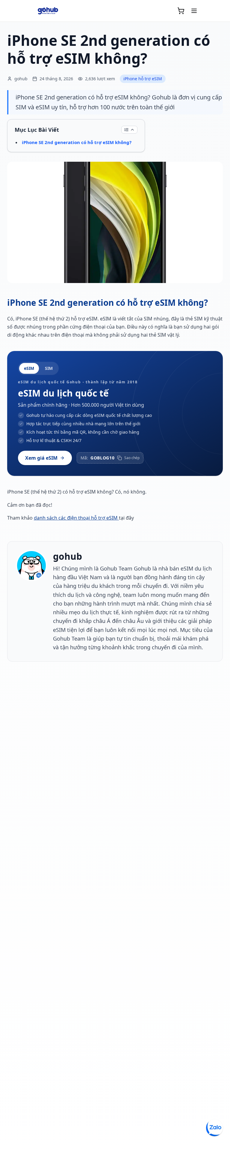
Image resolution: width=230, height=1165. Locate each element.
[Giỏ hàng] (181, 11)
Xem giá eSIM (41, 458)
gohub (67, 556)
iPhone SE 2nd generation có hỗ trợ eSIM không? (76, 142)
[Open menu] (194, 11)
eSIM (29, 368)
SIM (49, 368)
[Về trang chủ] (48, 10)
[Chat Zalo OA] (214, 1127)
